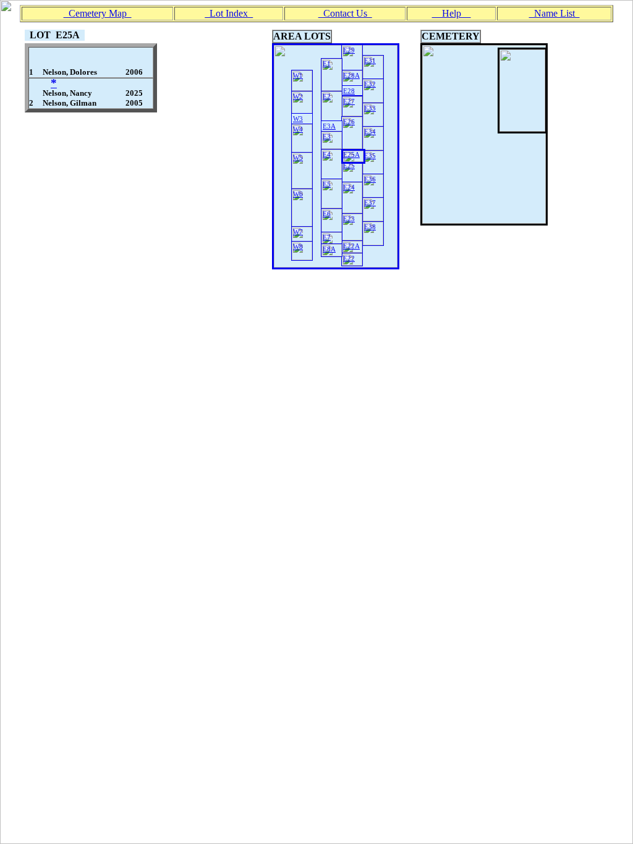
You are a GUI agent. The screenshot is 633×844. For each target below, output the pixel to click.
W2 (298, 96)
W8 (298, 246)
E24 (349, 187)
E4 (327, 154)
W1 (298, 75)
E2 (327, 96)
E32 (370, 84)
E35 (370, 155)
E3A (329, 126)
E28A (351, 75)
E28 (349, 91)
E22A (351, 246)
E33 (370, 108)
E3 (327, 136)
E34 (370, 131)
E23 (349, 218)
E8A (329, 249)
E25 (349, 165)
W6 (298, 194)
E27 (349, 101)
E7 (327, 237)
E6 (327, 213)
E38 (370, 226)
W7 (298, 231)
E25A (351, 154)
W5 (298, 157)
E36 (370, 179)
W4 (298, 129)
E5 (327, 184)
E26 (349, 121)
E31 (370, 60)
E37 (370, 202)
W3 (298, 118)
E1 (327, 63)
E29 (349, 50)
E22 (349, 258)
